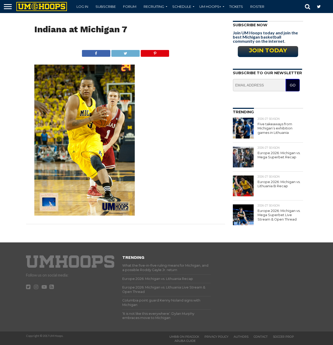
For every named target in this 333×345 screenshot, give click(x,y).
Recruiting (154, 6)
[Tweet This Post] (125, 51)
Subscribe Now (250, 25)
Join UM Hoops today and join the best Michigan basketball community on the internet (265, 36)
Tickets (236, 6)
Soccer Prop (283, 336)
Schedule (181, 6)
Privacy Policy (216, 336)
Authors (241, 336)
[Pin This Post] (154, 51)
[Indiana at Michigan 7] (84, 213)
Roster (257, 6)
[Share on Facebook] (96, 51)
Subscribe (105, 6)
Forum (129, 6)
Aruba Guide (185, 341)
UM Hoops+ (210, 6)
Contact (261, 336)
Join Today (268, 50)
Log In (82, 6)
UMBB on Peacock (184, 336)
